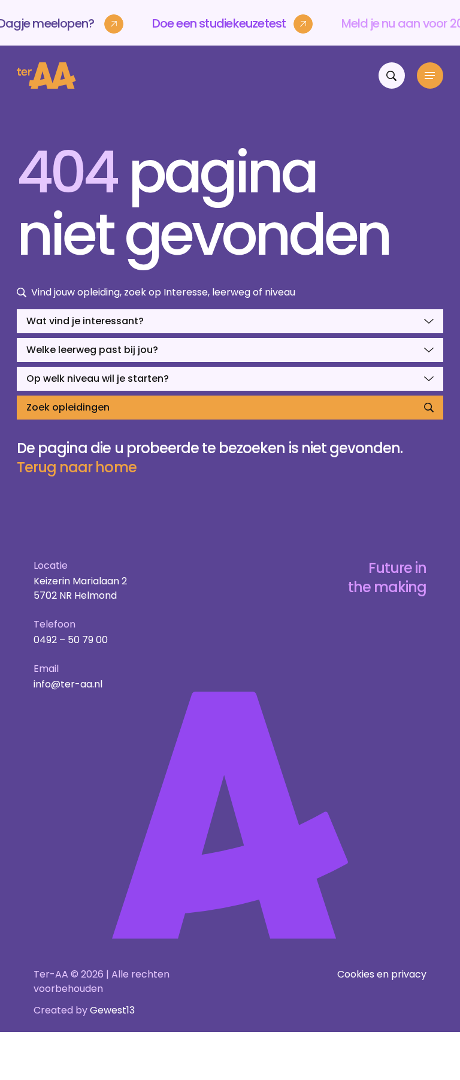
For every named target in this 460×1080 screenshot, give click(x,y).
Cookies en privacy (381, 974)
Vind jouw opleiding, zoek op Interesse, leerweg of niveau (163, 292)
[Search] (392, 75)
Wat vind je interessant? (85, 321)
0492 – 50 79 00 (71, 640)
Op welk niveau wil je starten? (97, 378)
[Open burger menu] (430, 75)
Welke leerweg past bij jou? (92, 350)
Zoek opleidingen (68, 407)
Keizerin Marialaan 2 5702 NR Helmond (80, 588)
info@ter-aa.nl (68, 684)
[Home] (46, 75)
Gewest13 (112, 1010)
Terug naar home (77, 467)
